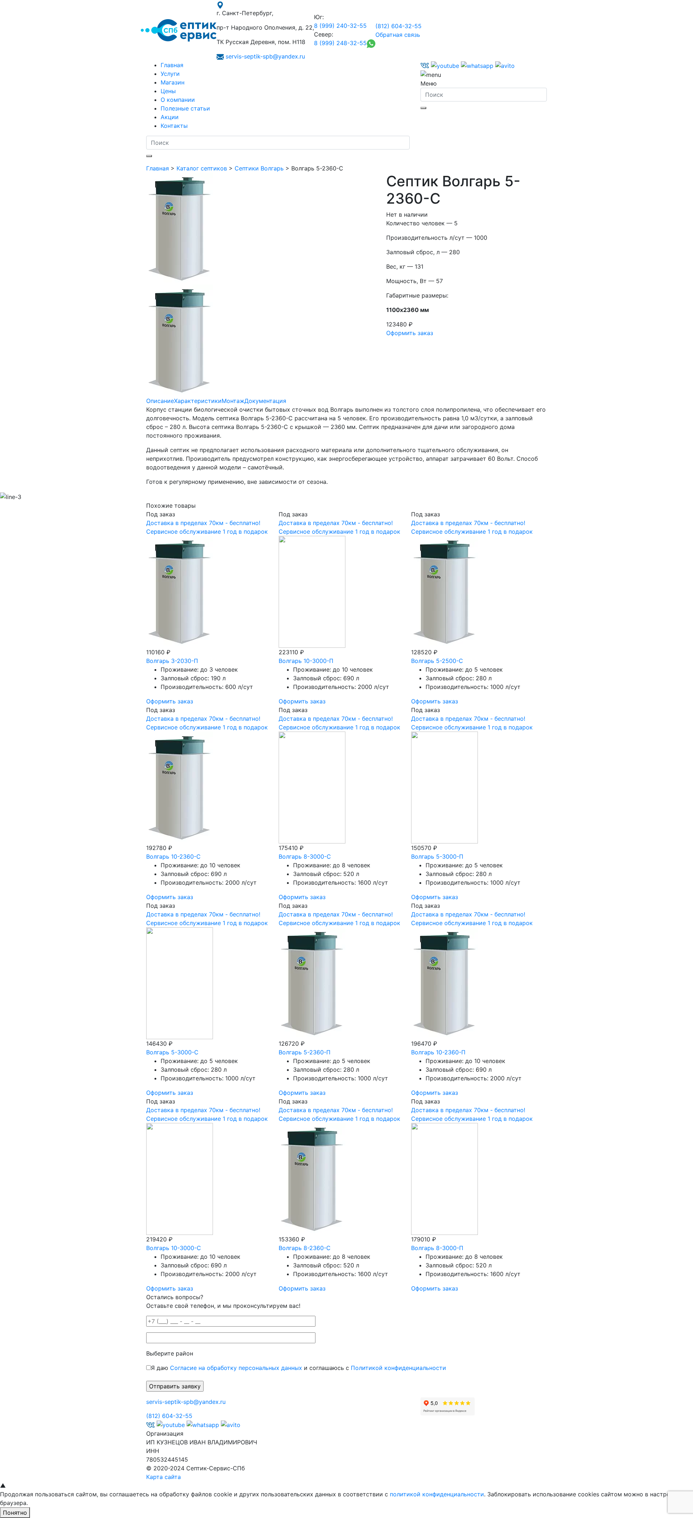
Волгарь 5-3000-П (437, 856)
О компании (178, 99)
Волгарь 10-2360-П (438, 1052)
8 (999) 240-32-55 (340, 25)
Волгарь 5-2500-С (437, 660)
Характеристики (198, 400)
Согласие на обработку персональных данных (236, 1367)
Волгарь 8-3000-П (437, 1248)
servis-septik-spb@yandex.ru (265, 56)
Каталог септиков (201, 168)
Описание (160, 400)
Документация (265, 400)
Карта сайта (163, 1476)
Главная (172, 65)
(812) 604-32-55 (398, 26)
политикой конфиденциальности (437, 1494)
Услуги (170, 73)
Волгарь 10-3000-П (306, 660)
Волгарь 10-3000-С (173, 1248)
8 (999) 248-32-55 (340, 43)
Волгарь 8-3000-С (305, 856)
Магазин (172, 82)
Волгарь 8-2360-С (305, 1248)
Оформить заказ (409, 333)
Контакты (174, 125)
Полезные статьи (185, 108)
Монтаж (233, 400)
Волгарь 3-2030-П (172, 660)
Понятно (15, 1512)
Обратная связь (397, 34)
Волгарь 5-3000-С (172, 1052)
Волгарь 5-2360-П (305, 1052)
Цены (168, 91)
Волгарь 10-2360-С (173, 856)
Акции (170, 117)
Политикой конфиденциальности (398, 1367)
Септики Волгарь (259, 168)
